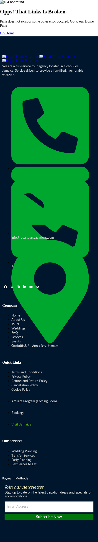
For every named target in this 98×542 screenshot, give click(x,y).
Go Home (7, 33)
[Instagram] (18, 287)
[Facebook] (5, 287)
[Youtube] (31, 287)
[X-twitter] (12, 287)
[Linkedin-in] (24, 287)
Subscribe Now (49, 517)
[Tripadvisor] (37, 287)
